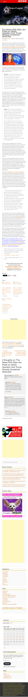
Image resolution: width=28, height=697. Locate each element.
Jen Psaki (22, 345)
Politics (3, 343)
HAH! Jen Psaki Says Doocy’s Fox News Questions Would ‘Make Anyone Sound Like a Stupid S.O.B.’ (18, 290)
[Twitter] (21, 1)
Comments (4, 40)
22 (23, 639)
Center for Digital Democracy (9, 595)
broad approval (17, 216)
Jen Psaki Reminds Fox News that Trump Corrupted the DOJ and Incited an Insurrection (7, 307)
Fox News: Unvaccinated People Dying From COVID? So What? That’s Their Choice (7, 353)
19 (14, 639)
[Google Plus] (23, 1)
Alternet (5, 592)
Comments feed (7, 676)
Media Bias (20, 342)
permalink (17, 346)
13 (17, 636)
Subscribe (7, 663)
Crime (4, 577)
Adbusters (5, 591)
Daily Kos (5, 602)
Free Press (5, 584)
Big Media (5, 573)
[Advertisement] (14, 330)
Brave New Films (6, 594)
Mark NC (9, 38)
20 (17, 639)
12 (14, 636)
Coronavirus (5, 345)
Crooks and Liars (6, 601)
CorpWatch (5, 599)
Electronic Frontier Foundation (10, 604)
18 (11, 639)
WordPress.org (7, 677)
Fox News (17, 345)
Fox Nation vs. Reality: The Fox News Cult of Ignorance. (14, 267)
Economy (5, 579)
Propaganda (8, 343)
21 (20, 639)
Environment (6, 582)
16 (5, 639)
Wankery (14, 343)
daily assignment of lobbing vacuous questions (13, 47)
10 (8, 636)
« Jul (4, 647)
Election (5, 580)
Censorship (5, 574)
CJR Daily (5, 598)
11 (11, 636)
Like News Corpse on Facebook (12, 608)
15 (23, 636)
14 (20, 636)
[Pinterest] (26, 1)
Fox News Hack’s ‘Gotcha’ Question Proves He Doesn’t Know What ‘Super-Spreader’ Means (20, 353)
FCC (4, 583)
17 (8, 639)
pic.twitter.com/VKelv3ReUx (11, 255)
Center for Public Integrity (9, 597)
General (15, 342)
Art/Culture (5, 572)
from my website (20, 241)
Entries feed (7, 675)
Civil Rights (5, 576)
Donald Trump (11, 345)
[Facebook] (19, 1)
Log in (5, 673)
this (15, 186)
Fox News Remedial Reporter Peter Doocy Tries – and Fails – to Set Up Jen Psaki (6, 290)
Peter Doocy (5, 346)
